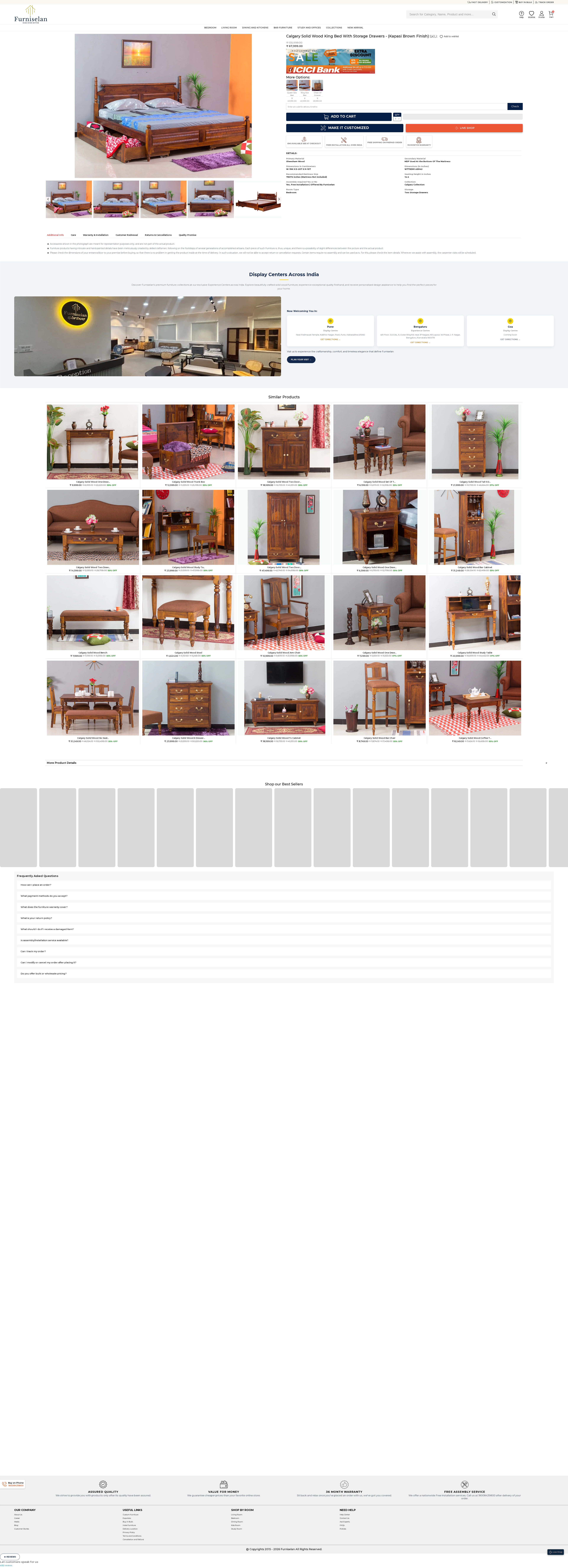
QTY (397, 114)
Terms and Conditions (132, 1536)
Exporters (127, 1518)
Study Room (236, 1529)
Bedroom (235, 1518)
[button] (463, 117)
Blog (16, 1525)
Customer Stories (21, 1529)
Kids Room (235, 1525)
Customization (503, 2)
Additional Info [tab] (55, 235)
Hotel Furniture (129, 1525)
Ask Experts (345, 1522)
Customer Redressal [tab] (127, 235)
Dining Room (237, 1522)
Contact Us (344, 1518)
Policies (343, 1529)
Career (17, 1518)
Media (16, 1522)
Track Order (546, 2)
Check (515, 106)
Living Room (236, 1514)
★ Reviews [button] (10, 1557)
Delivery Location (130, 1529)
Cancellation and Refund (133, 1539)
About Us (18, 1514)
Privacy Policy (129, 1532)
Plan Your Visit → (301, 359)
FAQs (342, 1525)
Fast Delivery (479, 2)
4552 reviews (6, 1565)
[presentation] (48, 199)
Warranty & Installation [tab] (95, 235)
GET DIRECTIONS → (420, 342)
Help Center (345, 1514)
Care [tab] (73, 235)
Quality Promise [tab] (187, 235)
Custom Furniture (130, 1514)
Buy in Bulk (525, 2)
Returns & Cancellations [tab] (158, 235)
